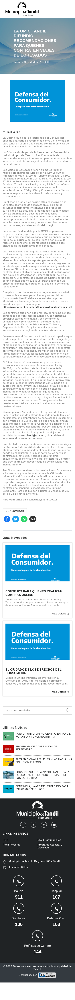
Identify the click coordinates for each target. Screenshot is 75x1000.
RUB (5, 839)
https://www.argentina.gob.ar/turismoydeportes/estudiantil (37, 306)
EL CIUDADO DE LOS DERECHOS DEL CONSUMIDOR (33, 671)
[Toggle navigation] (68, 12)
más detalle (59, 613)
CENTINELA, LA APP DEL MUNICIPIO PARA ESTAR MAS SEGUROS (41, 788)
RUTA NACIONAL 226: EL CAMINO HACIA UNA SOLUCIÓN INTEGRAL (43, 761)
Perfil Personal (11, 844)
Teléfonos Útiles (18, 867)
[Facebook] (23, 825)
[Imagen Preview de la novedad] (8, 736)
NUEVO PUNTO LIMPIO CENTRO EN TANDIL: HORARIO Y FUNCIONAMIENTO (43, 735)
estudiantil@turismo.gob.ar (37, 435)
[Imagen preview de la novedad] (37, 563)
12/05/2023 (13, 132)
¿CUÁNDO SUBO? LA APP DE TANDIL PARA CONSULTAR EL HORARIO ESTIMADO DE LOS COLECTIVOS (42, 775)
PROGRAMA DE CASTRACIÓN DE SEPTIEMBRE (36, 748)
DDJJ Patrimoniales (49, 839)
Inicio (17, 62)
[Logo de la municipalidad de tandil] (22, 9)
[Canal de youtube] (54, 825)
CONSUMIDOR (15, 510)
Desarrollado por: (28, 975)
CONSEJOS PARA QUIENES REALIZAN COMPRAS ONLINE (33, 593)
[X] (33, 825)
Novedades (31, 62)
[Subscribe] (68, 710)
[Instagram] (44, 825)
